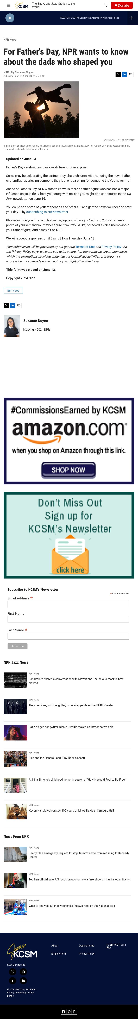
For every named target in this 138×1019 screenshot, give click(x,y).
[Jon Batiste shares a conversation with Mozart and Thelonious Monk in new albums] (15, 680)
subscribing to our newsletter (47, 212)
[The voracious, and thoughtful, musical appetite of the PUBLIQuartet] (15, 706)
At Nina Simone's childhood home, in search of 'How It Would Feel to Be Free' (77, 779)
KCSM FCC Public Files (116, 946)
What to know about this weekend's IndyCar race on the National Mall (72, 905)
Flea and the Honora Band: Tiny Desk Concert (57, 758)
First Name (16, 613)
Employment (58, 953)
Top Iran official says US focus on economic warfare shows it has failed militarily (79, 879)
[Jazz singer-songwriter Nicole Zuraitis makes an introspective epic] (15, 732)
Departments (86, 945)
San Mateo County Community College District (21, 992)
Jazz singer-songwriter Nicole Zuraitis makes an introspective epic (71, 727)
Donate (123, 5)
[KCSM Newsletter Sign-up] (69, 535)
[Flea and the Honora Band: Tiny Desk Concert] (15, 759)
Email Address (20, 597)
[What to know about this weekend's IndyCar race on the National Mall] (15, 907)
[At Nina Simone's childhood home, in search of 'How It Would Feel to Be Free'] (15, 785)
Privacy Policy (111, 247)
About (54, 945)
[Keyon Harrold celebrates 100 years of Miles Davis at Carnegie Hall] (15, 811)
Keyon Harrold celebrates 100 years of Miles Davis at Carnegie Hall (71, 810)
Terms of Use (85, 247)
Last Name (17, 629)
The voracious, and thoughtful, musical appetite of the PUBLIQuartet (71, 705)
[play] (10, 18)
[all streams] (132, 18)
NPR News (10, 39)
